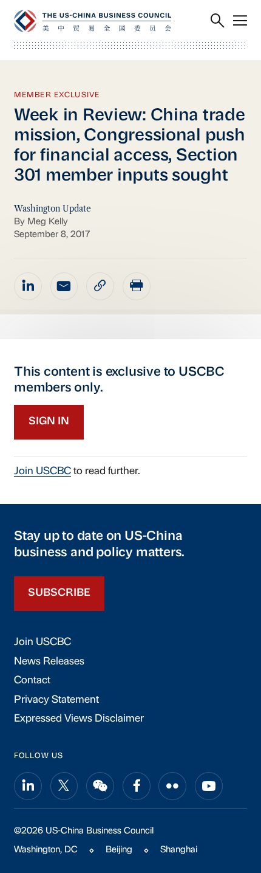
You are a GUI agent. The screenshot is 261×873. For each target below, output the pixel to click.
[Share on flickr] (172, 786)
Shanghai (178, 850)
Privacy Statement (56, 700)
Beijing (119, 850)
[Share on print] (137, 286)
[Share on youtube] (209, 786)
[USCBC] (92, 21)
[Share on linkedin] (28, 286)
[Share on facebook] (137, 786)
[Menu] (240, 21)
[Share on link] (100, 286)
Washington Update (52, 209)
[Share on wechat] (100, 786)
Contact (32, 680)
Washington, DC (46, 850)
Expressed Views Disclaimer (79, 719)
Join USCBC (42, 471)
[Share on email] (64, 286)
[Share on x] (64, 786)
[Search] (218, 21)
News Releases (49, 662)
